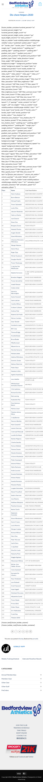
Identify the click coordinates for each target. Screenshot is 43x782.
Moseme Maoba (16, 485)
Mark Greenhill (15, 424)
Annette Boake (15, 336)
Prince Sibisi (15, 603)
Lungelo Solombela (17, 488)
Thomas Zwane (15, 449)
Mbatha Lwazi (15, 343)
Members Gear (7, 679)
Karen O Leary (15, 522)
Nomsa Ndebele (16, 446)
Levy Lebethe (15, 379)
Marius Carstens (16, 318)
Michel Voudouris (16, 256)
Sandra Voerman (16, 495)
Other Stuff (5, 686)
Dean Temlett (15, 321)
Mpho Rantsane (16, 467)
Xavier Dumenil (16, 297)
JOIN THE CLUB (21, 725)
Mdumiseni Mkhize (17, 561)
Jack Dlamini (15, 218)
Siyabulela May (15, 399)
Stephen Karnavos (16, 273)
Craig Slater (14, 547)
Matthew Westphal (17, 502)
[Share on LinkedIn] (30, 631)
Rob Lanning (15, 396)
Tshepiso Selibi (15, 617)
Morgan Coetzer (16, 529)
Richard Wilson (16, 532)
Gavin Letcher (15, 300)
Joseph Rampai (15, 284)
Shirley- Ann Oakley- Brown (15, 565)
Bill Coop (14, 329)
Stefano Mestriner (16, 364)
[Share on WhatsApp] (12, 631)
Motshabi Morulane (17, 593)
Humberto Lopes (16, 325)
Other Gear (5, 682)
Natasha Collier (16, 371)
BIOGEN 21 (21, 738)
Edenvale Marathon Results (32, 659)
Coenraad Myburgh (17, 432)
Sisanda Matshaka (16, 474)
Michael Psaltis (15, 201)
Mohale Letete (15, 353)
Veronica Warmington (15, 292)
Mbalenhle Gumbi (16, 596)
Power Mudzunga (16, 263)
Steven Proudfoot (16, 492)
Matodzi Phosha (16, 229)
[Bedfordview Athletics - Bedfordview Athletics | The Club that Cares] (21, 4)
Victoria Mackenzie (17, 456)
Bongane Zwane (16, 225)
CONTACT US (21, 735)
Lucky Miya (14, 208)
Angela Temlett (15, 233)
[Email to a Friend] (23, 631)
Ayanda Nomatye (16, 481)
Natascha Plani (15, 554)
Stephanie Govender (14, 514)
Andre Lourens (15, 470)
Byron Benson (15, 197)
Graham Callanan (16, 307)
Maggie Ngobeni (16, 557)
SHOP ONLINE (21, 733)
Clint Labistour (15, 389)
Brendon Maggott (16, 277)
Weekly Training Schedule (10, 659)
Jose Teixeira (15, 499)
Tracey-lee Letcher (16, 281)
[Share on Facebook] (16, 631)
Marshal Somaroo (16, 350)
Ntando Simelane (16, 453)
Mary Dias (14, 536)
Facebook (21, 757)
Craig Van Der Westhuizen (15, 267)
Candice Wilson (16, 304)
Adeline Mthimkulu (17, 357)
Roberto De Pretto (17, 314)
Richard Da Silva (16, 392)
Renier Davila (15, 509)
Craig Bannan (15, 417)
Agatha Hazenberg (16, 374)
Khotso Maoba (15, 477)
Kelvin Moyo (15, 249)
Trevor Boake (15, 600)
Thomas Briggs (15, 332)
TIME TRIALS (21, 730)
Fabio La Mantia (16, 215)
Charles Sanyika (16, 442)
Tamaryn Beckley (16, 421)
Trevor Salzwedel (16, 204)
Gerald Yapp (30, 20)
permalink (35, 639)
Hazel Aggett (15, 589)
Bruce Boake (15, 339)
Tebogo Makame (16, 245)
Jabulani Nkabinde (17, 211)
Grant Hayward (16, 586)
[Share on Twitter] (19, 631)
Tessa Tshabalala (16, 579)
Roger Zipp (14, 252)
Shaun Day (14, 222)
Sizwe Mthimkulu (16, 236)
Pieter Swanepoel (16, 460)
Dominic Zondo (16, 360)
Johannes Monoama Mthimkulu (17, 241)
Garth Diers (14, 543)
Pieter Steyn (15, 367)
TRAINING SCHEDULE (22, 728)
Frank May (14, 614)
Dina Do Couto (15, 550)
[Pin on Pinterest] (27, 631)
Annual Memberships (9, 675)
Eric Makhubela (16, 610)
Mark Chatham (15, 194)
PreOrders (5, 690)
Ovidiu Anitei (15, 288)
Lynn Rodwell (15, 582)
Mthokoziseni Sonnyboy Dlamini (16, 384)
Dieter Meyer (15, 607)
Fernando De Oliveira (15, 574)
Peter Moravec (15, 540)
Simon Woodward (16, 518)
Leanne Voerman (16, 428)
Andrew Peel (15, 311)
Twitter (30, 757)
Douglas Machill (16, 259)
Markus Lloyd (15, 408)
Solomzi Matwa (16, 463)
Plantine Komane (16, 506)
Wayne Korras (15, 346)
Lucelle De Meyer (16, 435)
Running (21, 12)
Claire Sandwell (16, 570)
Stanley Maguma (16, 439)
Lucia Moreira (15, 525)
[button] (3, 4)
